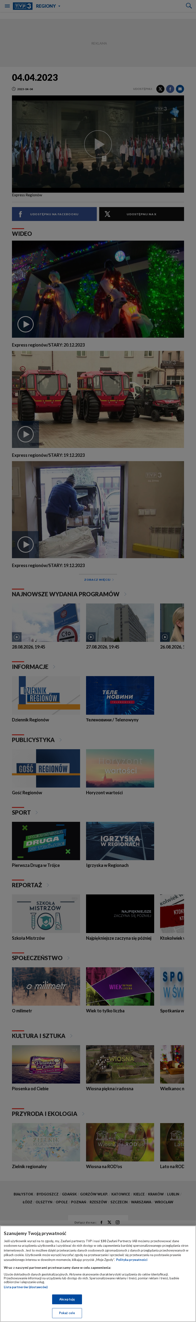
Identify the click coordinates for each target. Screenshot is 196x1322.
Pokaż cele (67, 1313)
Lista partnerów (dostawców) (26, 1287)
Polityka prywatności (131, 1260)
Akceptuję (67, 1299)
